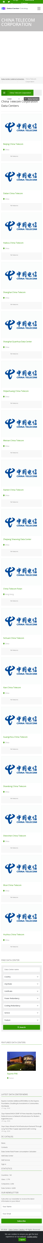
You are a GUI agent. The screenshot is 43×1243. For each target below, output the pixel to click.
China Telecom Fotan (12, 588)
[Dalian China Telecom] (21, 176)
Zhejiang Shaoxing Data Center (17, 539)
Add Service (5, 1160)
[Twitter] (8, 2)
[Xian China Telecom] (21, 670)
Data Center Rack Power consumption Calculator (18, 1151)
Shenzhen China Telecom (14, 835)
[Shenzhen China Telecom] (21, 819)
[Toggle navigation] (39, 8)
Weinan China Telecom (13, 440)
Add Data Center (7, 1156)
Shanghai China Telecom (14, 292)
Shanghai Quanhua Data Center (17, 341)
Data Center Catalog (16, 1229)
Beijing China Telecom (13, 144)
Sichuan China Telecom (13, 638)
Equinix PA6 (12, 1073)
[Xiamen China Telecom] (21, 473)
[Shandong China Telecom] (21, 769)
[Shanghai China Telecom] (21, 275)
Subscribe (21, 1221)
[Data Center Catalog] (14, 8)
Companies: (5, 1184)
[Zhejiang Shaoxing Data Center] (21, 522)
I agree (22, 1239)
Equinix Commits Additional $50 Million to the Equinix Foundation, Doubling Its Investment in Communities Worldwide (20, 1103)
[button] (20, 1069)
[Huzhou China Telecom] (21, 918)
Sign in (3, 1164)
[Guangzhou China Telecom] (21, 720)
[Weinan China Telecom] (21, 423)
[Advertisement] (21, 53)
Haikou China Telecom (13, 243)
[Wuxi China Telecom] (21, 868)
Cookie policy (32, 1236)
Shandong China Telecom (14, 786)
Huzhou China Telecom (13, 934)
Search (22, 1027)
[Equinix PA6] (21, 1061)
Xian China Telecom (12, 687)
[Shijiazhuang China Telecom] (21, 374)
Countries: (5, 1175)
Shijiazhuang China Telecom (16, 391)
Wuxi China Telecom (12, 885)
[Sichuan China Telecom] (21, 621)
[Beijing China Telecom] (21, 127)
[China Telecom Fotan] (21, 572)
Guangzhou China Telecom (15, 737)
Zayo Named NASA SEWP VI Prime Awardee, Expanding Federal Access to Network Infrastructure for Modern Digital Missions (21, 1116)
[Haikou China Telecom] (21, 226)
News (3, 1143)
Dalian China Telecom (13, 193)
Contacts (4, 1147)
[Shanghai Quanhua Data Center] (21, 325)
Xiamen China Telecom (13, 490)
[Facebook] (3, 2)
